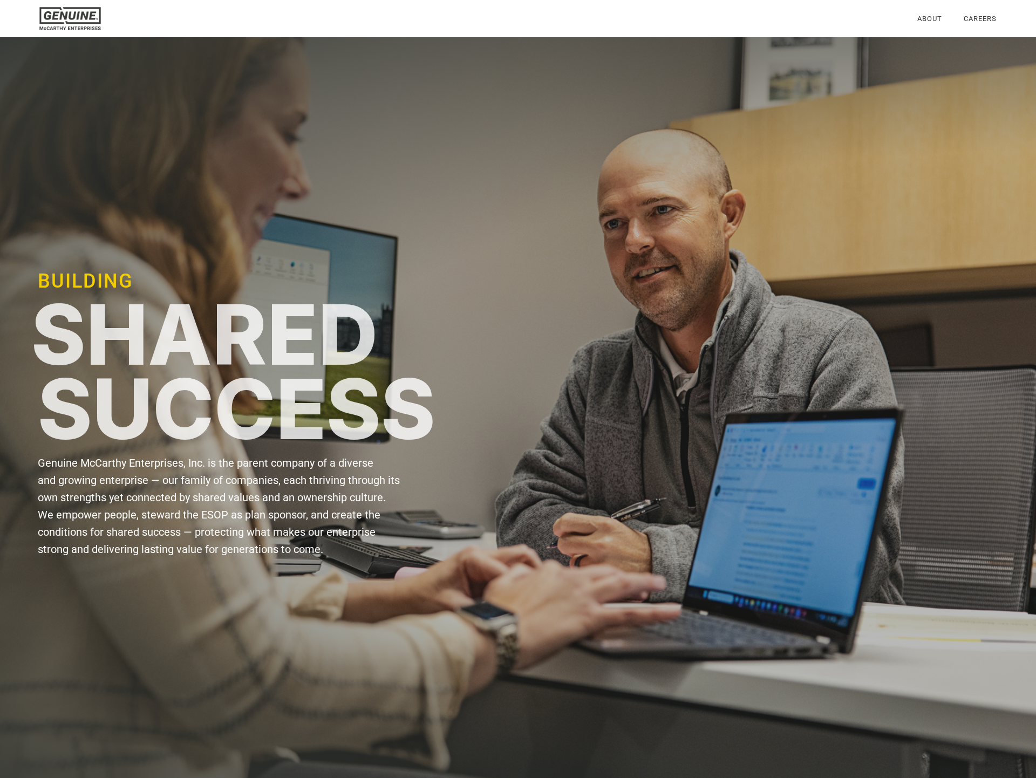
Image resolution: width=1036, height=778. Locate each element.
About (929, 19)
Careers (980, 19)
